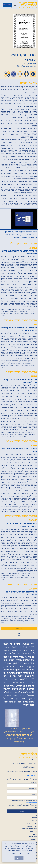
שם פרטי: (34, 782)
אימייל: (34, 794)
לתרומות (19, 628)
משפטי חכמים (32, 839)
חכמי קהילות (32, 831)
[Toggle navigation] (14, 4)
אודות (35, 815)
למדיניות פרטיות (31, 803)
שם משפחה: (33, 788)
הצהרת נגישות (32, 826)
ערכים (35, 834)
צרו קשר (34, 820)
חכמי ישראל (33, 837)
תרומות (34, 818)
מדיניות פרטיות (32, 823)
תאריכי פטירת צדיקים (29, 829)
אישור (19, 858)
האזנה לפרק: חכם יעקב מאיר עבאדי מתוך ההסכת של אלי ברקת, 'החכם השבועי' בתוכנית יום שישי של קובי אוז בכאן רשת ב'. (19, 234)
